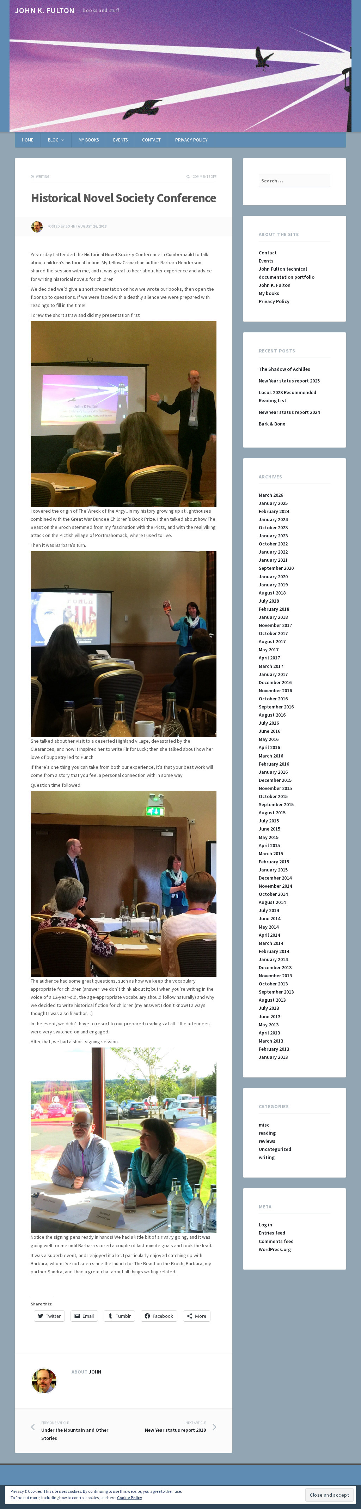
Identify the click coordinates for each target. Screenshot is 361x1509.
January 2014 (273, 959)
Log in (265, 1224)
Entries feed (272, 1233)
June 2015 (269, 829)
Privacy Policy (191, 140)
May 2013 (269, 1024)
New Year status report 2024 (289, 412)
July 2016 (269, 723)
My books (89, 140)
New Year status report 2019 (175, 1426)
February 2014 (274, 951)
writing (42, 176)
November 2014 (275, 886)
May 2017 (269, 649)
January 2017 (273, 674)
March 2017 (271, 666)
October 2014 (273, 894)
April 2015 (269, 845)
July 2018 (269, 601)
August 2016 (272, 715)
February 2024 (274, 511)
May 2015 (269, 837)
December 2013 (275, 967)
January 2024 (273, 519)
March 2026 (271, 495)
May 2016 (269, 739)
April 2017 (269, 657)
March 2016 (271, 756)
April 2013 (269, 1033)
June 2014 (269, 918)
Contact (151, 140)
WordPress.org (275, 1249)
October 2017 (273, 633)
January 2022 (273, 552)
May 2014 (269, 927)
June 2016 (269, 731)
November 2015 (275, 788)
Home (27, 140)
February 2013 (274, 1049)
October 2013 (273, 983)
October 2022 (273, 544)
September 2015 (276, 804)
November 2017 (275, 625)
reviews (267, 1141)
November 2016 (275, 690)
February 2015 (274, 861)
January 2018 (273, 617)
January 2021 (273, 560)
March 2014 (271, 943)
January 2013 (273, 1057)
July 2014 (269, 910)
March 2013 (271, 1041)
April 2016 (269, 747)
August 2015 (272, 812)
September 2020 (276, 568)
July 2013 (269, 1008)
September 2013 (276, 992)
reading (267, 1133)
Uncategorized (275, 1149)
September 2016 (276, 707)
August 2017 (272, 641)
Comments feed (276, 1241)
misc (264, 1125)
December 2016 (275, 682)
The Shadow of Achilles (284, 369)
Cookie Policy (129, 1497)
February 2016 (274, 764)
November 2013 (275, 975)
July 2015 (269, 820)
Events (120, 140)
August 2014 (272, 902)
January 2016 (273, 772)
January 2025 (273, 503)
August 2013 (272, 1000)
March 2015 (271, 853)
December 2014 (275, 878)
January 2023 (273, 535)
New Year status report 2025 (289, 381)
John (71, 226)
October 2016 (273, 698)
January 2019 (273, 584)
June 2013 (269, 1016)
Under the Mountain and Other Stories (74, 1430)
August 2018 (272, 593)
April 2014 (269, 935)
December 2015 (275, 780)
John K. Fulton (45, 10)
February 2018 (274, 609)
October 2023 (273, 527)
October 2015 (273, 796)
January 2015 (273, 870)
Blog (53, 140)
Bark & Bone (272, 424)
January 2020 (273, 576)
